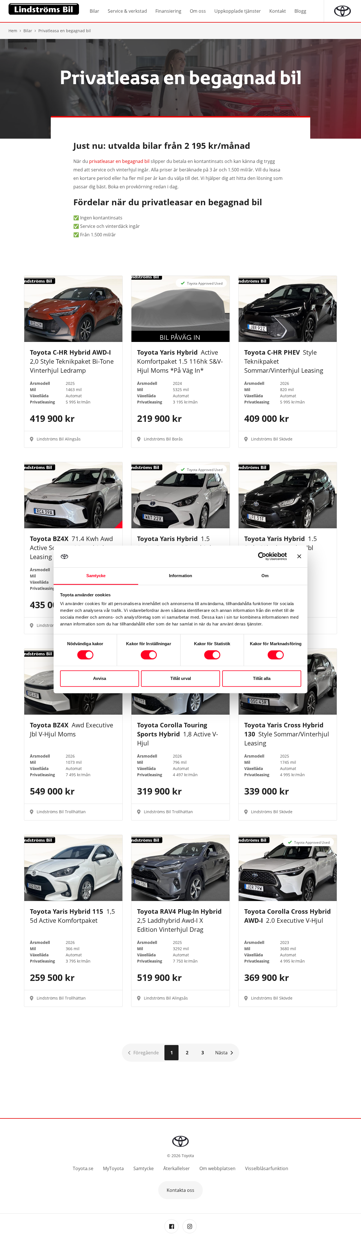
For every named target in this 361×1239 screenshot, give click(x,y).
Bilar (27, 30)
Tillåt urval (180, 678)
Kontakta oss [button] (180, 1190)
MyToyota (113, 1168)
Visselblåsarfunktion (266, 1168)
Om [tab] (264, 575)
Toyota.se (83, 1168)
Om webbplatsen (217, 1168)
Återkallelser (176, 1168)
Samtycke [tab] (96, 575)
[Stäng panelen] (299, 557)
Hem (12, 30)
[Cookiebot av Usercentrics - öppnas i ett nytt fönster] (262, 556)
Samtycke (143, 1168)
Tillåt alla (261, 678)
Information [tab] (180, 575)
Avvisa (99, 678)
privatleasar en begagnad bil (119, 161)
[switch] (149, 655)
